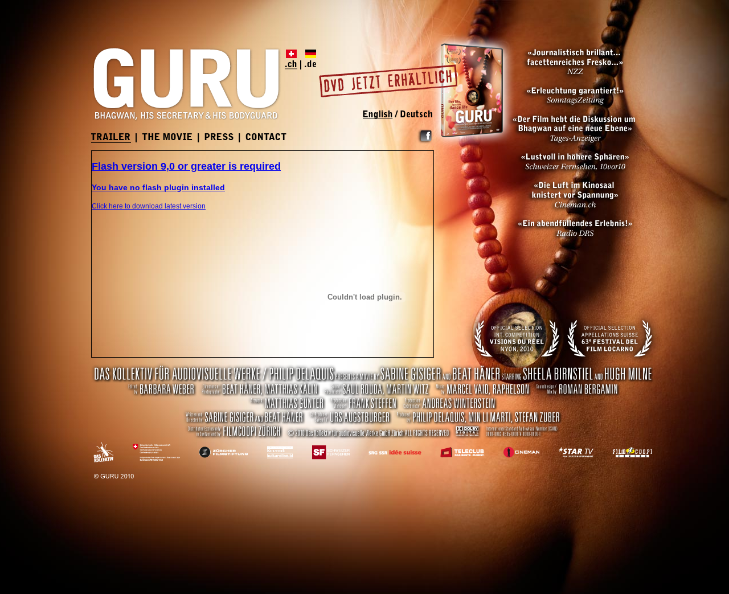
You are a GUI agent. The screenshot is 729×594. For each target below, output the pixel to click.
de (309, 59)
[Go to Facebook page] (425, 142)
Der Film (167, 137)
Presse (219, 137)
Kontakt (266, 137)
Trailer (111, 138)
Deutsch (415, 114)
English (380, 114)
